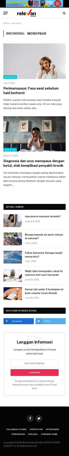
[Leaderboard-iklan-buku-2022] (34, 6)
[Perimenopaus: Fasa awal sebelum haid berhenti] (34, 61)
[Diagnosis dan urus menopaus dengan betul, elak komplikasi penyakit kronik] (34, 134)
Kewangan (52, 429)
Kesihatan (10, 77)
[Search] (64, 13)
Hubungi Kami (49, 434)
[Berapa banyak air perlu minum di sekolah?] (13, 238)
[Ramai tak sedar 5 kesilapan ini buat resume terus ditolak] (13, 293)
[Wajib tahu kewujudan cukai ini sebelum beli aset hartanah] (13, 275)
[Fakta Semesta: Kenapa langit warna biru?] (13, 257)
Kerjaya (33, 434)
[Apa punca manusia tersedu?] (13, 220)
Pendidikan (18, 434)
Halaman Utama (17, 429)
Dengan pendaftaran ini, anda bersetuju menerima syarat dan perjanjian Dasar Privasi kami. (34, 385)
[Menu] (5, 13)
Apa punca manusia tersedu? (43, 216)
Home (6, 23)
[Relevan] (36, 13)
